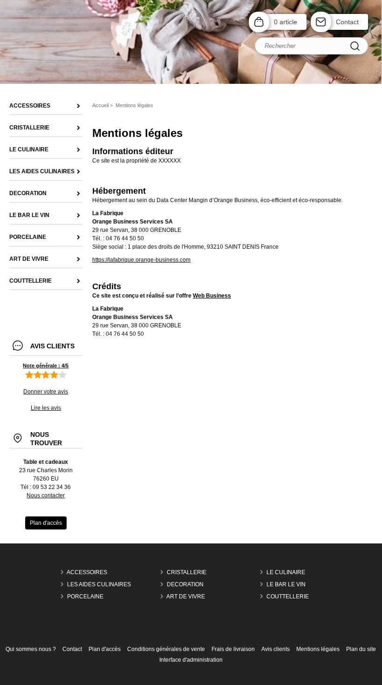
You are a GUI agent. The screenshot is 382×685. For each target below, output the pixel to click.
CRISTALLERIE (186, 572)
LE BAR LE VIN (286, 584)
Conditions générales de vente (166, 649)
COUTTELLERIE (287, 596)
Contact (347, 22)
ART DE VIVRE (185, 596)
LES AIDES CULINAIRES (99, 584)
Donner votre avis (45, 391)
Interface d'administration (191, 660)
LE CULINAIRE (285, 572)
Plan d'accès (105, 649)
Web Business (212, 295)
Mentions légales (318, 649)
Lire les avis (46, 408)
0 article (285, 22)
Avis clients (275, 649)
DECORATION (185, 584)
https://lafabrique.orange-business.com (141, 260)
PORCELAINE (85, 596)
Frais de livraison (233, 649)
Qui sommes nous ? (31, 649)
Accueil (100, 105)
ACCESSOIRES (87, 572)
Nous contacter (46, 495)
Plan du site (361, 649)
